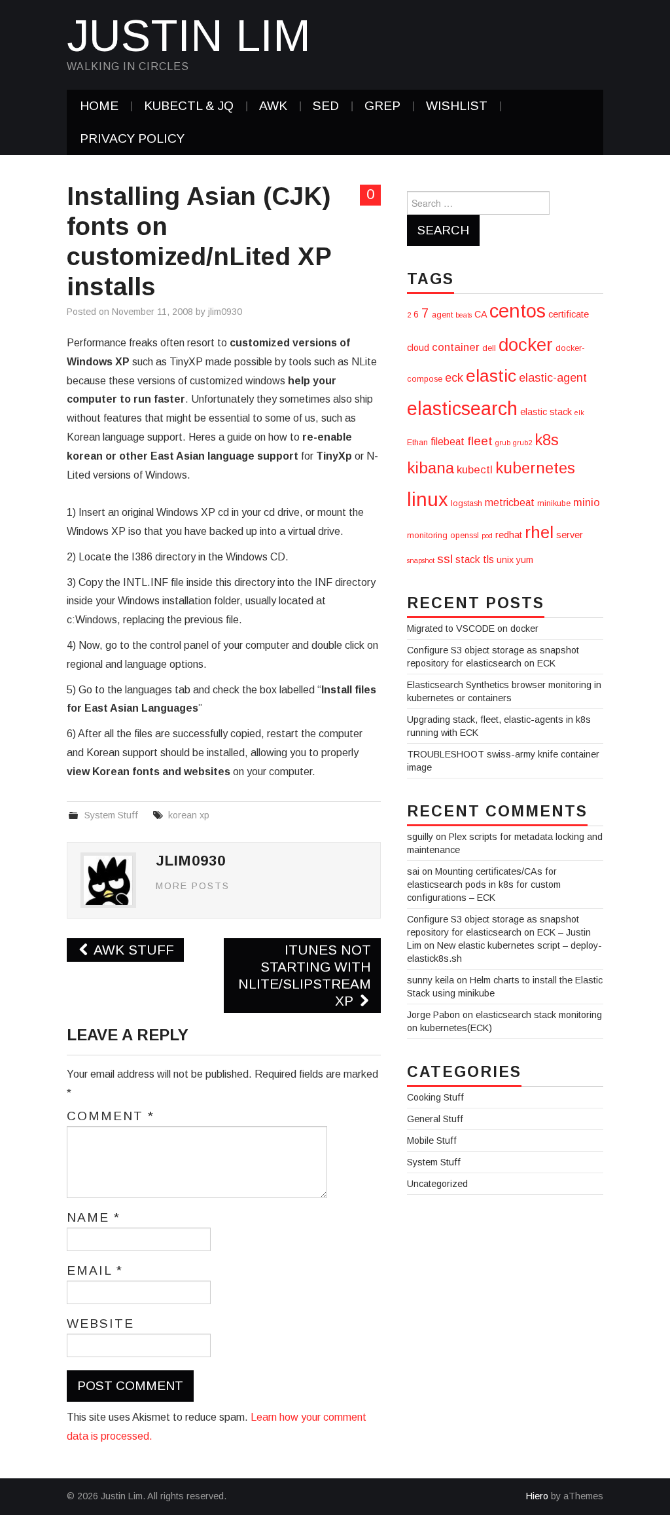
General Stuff (435, 1119)
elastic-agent (553, 377)
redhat (508, 535)
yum (524, 560)
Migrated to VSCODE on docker (472, 628)
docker (526, 345)
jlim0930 (225, 311)
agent (442, 314)
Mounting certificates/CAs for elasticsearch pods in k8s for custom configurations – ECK (484, 884)
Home (99, 106)
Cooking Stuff (435, 1097)
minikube (554, 503)
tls (488, 559)
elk (579, 412)
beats (463, 315)
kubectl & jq (189, 106)
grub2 (522, 443)
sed (326, 106)
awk (273, 106)
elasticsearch (462, 408)
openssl (464, 535)
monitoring (427, 535)
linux (427, 499)
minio (586, 502)
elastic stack (546, 412)
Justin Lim (189, 35)
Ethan (417, 442)
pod (487, 535)
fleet (480, 441)
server (569, 535)
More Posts (193, 886)
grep (382, 106)
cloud (418, 347)
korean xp (188, 815)
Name (93, 1217)
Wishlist (456, 106)
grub (502, 443)
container (456, 347)
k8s (547, 439)
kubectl (475, 470)
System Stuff (111, 815)
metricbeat (510, 502)
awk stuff (132, 949)
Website (100, 1323)
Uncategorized (437, 1183)
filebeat (448, 441)
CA (480, 314)
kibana (430, 468)
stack (467, 559)
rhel (539, 532)
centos (517, 310)
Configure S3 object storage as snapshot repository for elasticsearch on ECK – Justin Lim (499, 932)
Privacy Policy (132, 138)
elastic (491, 376)
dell (489, 348)
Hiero (537, 1496)
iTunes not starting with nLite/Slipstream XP (304, 975)
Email (95, 1270)
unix (505, 560)
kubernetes (535, 468)
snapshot (420, 560)
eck (454, 377)
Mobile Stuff (432, 1140)
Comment (110, 1116)
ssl (445, 559)
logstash (466, 503)
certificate (568, 314)
